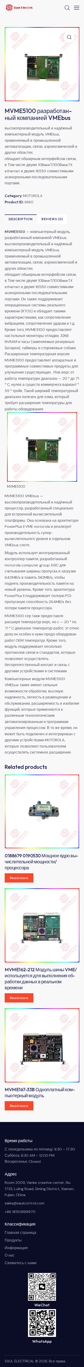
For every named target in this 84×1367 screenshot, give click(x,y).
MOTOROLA (32, 196)
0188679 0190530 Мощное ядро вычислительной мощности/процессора (41, 861)
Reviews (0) (52, 219)
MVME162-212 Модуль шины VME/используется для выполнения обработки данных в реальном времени (41, 978)
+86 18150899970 (20, 1211)
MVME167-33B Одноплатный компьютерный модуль (40, 1092)
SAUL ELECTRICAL (19, 1361)
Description (21, 219)
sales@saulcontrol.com (24, 1203)
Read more (19, 878)
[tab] (20, 219)
